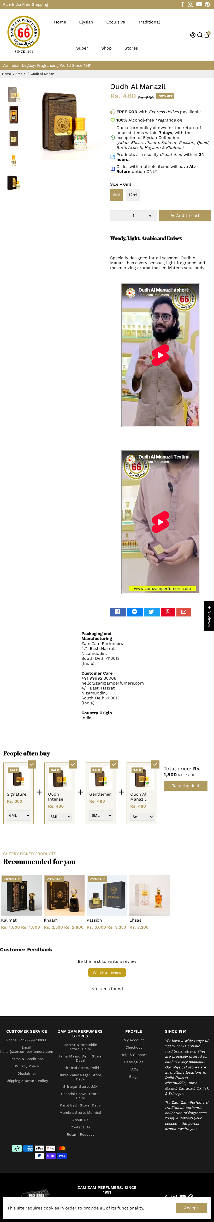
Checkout (134, 1047)
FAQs (133, 1069)
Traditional (149, 22)
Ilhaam (51, 920)
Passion (94, 920)
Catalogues (133, 1062)
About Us (80, 1120)
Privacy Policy (27, 1066)
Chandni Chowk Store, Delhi (80, 1096)
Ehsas (135, 920)
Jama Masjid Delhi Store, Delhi (80, 1058)
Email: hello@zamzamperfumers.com (26, 1049)
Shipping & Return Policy (26, 1081)
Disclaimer (26, 1073)
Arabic (20, 74)
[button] (94, 1173)
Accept (191, 1207)
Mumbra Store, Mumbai (80, 1112)
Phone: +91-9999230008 (26, 1040)
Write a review (107, 972)
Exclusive (115, 22)
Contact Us (80, 1127)
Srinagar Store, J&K (80, 1086)
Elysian (86, 22)
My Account (134, 1040)
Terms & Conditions (27, 1059)
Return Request (80, 1134)
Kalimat (9, 920)
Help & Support (134, 1054)
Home (60, 22)
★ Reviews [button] (209, 616)
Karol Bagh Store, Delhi (80, 1105)
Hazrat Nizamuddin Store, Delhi (80, 1047)
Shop (106, 48)
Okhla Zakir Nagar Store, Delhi (80, 1077)
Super (82, 48)
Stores (131, 48)
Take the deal (185, 785)
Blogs (133, 1076)
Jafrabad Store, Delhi (80, 1068)
